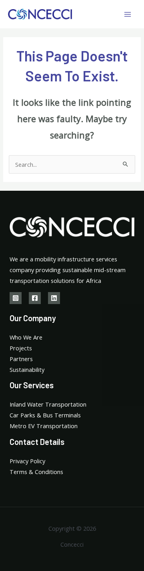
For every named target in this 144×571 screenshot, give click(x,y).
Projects (21, 348)
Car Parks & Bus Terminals (45, 415)
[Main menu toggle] (127, 14)
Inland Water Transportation (48, 404)
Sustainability (27, 369)
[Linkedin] (54, 298)
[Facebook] (35, 298)
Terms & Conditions (36, 472)
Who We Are (26, 337)
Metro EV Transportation (44, 426)
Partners (21, 359)
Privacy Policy (27, 461)
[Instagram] (16, 298)
